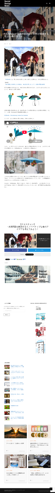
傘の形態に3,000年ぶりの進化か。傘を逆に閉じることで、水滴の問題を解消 (25, 84)
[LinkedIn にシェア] (23, 259)
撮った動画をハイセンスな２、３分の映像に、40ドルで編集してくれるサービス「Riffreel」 (17, 389)
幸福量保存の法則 (14, 405)
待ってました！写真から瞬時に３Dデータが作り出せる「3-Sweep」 (17, 400)
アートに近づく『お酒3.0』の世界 (15, 443)
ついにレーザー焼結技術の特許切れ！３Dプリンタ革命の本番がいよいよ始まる (17, 418)
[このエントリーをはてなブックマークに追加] (15, 259)
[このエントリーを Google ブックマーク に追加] (14, 259)
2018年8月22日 (45, 451)
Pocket (12, 259)
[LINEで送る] (20, 259)
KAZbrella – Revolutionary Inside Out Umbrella (16, 115)
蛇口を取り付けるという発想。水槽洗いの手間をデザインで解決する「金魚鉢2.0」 (17, 366)
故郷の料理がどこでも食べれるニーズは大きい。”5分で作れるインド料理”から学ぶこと (39, 445)
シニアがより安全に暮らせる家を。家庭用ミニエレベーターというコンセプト (17, 377)
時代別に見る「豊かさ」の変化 (17, 394)
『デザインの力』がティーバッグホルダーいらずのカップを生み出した (17, 372)
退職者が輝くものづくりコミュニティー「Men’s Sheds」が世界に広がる (17, 412)
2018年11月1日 (22, 451)
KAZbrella (8, 79)
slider (7, 263)
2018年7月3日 (46, 481)
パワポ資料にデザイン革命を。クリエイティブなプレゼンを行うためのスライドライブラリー (17, 383)
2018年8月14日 (22, 481)
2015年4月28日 (15, 30)
